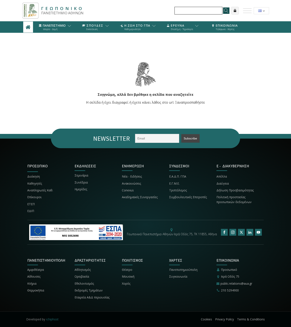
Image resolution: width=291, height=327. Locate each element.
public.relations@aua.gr (236, 283)
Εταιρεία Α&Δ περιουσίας (92, 297)
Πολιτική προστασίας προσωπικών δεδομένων (234, 199)
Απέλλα (221, 176)
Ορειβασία (82, 276)
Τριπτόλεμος (178, 190)
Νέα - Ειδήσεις (132, 176)
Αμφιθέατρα (35, 270)
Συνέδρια (81, 182)
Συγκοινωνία (178, 276)
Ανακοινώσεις (131, 183)
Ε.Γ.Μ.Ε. (174, 183)
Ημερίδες (81, 189)
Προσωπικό (229, 270)
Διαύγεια (222, 183)
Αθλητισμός (83, 270)
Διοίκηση (33, 176)
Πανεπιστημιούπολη (183, 270)
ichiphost (52, 319)
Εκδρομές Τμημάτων (89, 290)
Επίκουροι (34, 197)
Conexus (128, 190)
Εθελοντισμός (84, 283)
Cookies (206, 319)
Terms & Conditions (251, 319)
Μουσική (128, 276)
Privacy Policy (224, 319)
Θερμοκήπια (35, 290)
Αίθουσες (33, 276)
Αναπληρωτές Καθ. (40, 190)
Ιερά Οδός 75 (230, 276)
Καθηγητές (34, 183)
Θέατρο (127, 270)
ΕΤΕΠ (31, 204)
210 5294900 (230, 290)
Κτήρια (31, 283)
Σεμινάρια (81, 175)
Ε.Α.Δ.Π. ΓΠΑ (177, 176)
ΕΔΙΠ (30, 211)
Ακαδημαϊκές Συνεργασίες (140, 197)
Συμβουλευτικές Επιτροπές (188, 197)
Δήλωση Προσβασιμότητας (235, 190)
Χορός (126, 283)
